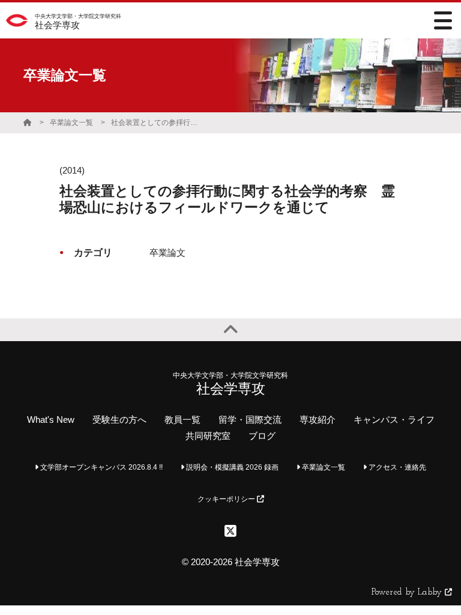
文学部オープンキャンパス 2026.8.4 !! (100, 467)
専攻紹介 (318, 419)
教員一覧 (182, 419)
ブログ (262, 436)
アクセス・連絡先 (396, 467)
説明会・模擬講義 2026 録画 (231, 467)
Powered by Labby (408, 592)
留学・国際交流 (250, 419)
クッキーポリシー (227, 499)
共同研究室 (207, 436)
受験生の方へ (119, 419)
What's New (50, 419)
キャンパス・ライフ (394, 419)
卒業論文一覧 (71, 122)
